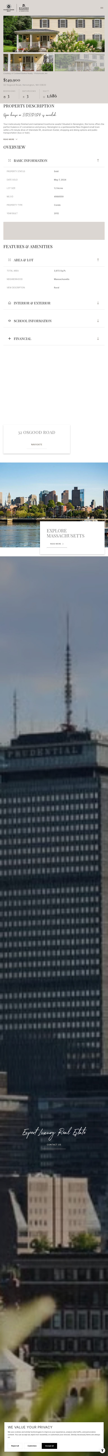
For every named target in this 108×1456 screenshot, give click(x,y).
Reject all (15, 1446)
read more (55, 544)
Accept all (49, 1446)
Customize (32, 1446)
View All (80, 62)
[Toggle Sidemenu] (102, 8)
